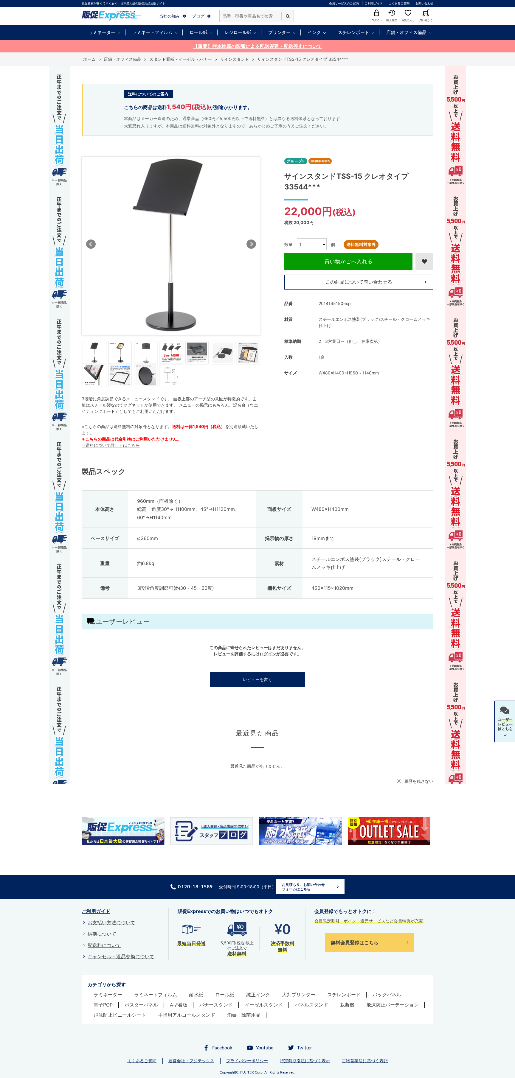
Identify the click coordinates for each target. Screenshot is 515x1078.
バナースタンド (216, 1005)
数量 (288, 244)
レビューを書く (257, 679)
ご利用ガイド (374, 3)
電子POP (103, 1005)
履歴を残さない (418, 781)
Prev (91, 244)
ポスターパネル (141, 1005)
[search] (288, 16)
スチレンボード (353, 32)
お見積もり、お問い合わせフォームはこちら (303, 887)
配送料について (104, 945)
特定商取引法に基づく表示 (305, 1060)
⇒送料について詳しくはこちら (111, 445)
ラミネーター (102, 32)
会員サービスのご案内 (344, 3)
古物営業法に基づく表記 (365, 1060)
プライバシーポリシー (247, 1060)
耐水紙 (196, 995)
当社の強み (169, 15)
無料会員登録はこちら (355, 942)
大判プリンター (298, 995)
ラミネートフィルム (152, 32)
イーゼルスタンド (264, 1005)
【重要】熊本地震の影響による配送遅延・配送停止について (257, 46)
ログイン (268, 653)
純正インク (258, 995)
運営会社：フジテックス (191, 1060)
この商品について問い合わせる (358, 282)
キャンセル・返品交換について (121, 956)
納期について (102, 934)
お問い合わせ (424, 3)
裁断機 (347, 1005)
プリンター (279, 32)
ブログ (198, 15)
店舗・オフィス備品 (406, 32)
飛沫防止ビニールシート (120, 1015)
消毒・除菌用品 (243, 1015)
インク (314, 32)
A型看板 (178, 1005)
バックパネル (387, 995)
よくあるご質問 (399, 3)
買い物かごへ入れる (348, 261)
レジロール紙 (237, 32)
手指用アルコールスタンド (186, 1015)
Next (251, 244)
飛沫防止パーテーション (392, 1005)
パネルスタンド (311, 1005)
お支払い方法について (111, 922)
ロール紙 (198, 32)
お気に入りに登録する (424, 261)
